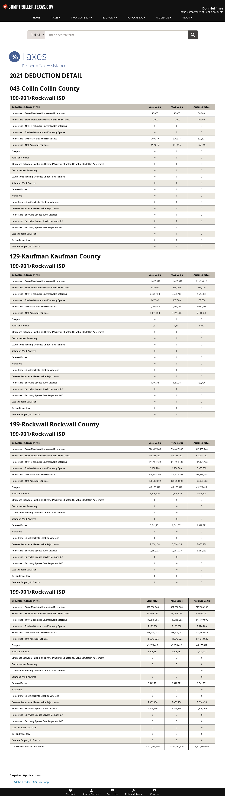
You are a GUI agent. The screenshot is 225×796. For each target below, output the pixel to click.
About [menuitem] (186, 17)
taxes (33, 56)
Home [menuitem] (36, 17)
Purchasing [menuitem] (135, 17)
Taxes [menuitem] (54, 17)
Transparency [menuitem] (80, 17)
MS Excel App (41, 782)
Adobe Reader (22, 782)
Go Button (193, 34)
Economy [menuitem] (108, 17)
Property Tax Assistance (44, 65)
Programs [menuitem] (162, 17)
